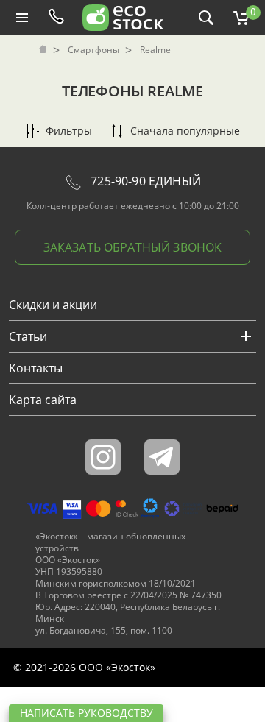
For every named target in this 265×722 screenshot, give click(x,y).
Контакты (36, 368)
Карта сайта (43, 400)
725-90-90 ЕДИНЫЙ (144, 181)
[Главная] (44, 50)
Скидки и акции (53, 305)
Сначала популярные (185, 131)
